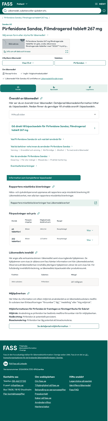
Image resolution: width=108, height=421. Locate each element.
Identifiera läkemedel (80, 385)
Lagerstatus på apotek (80, 381)
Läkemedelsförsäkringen (52, 78)
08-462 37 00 (19, 381)
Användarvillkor (43, 402)
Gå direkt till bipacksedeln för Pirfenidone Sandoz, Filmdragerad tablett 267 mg (49, 128)
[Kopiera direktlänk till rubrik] (41, 98)
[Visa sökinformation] (104, 10)
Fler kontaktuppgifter (14, 393)
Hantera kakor (42, 406)
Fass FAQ (74, 389)
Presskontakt (41, 393)
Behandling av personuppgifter (50, 389)
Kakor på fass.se (43, 398)
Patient (20, 4)
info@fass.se (17, 385)
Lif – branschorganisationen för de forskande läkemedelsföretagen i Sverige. (46, 356)
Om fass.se (40, 381)
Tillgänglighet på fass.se (47, 385)
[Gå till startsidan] (7, 4)
